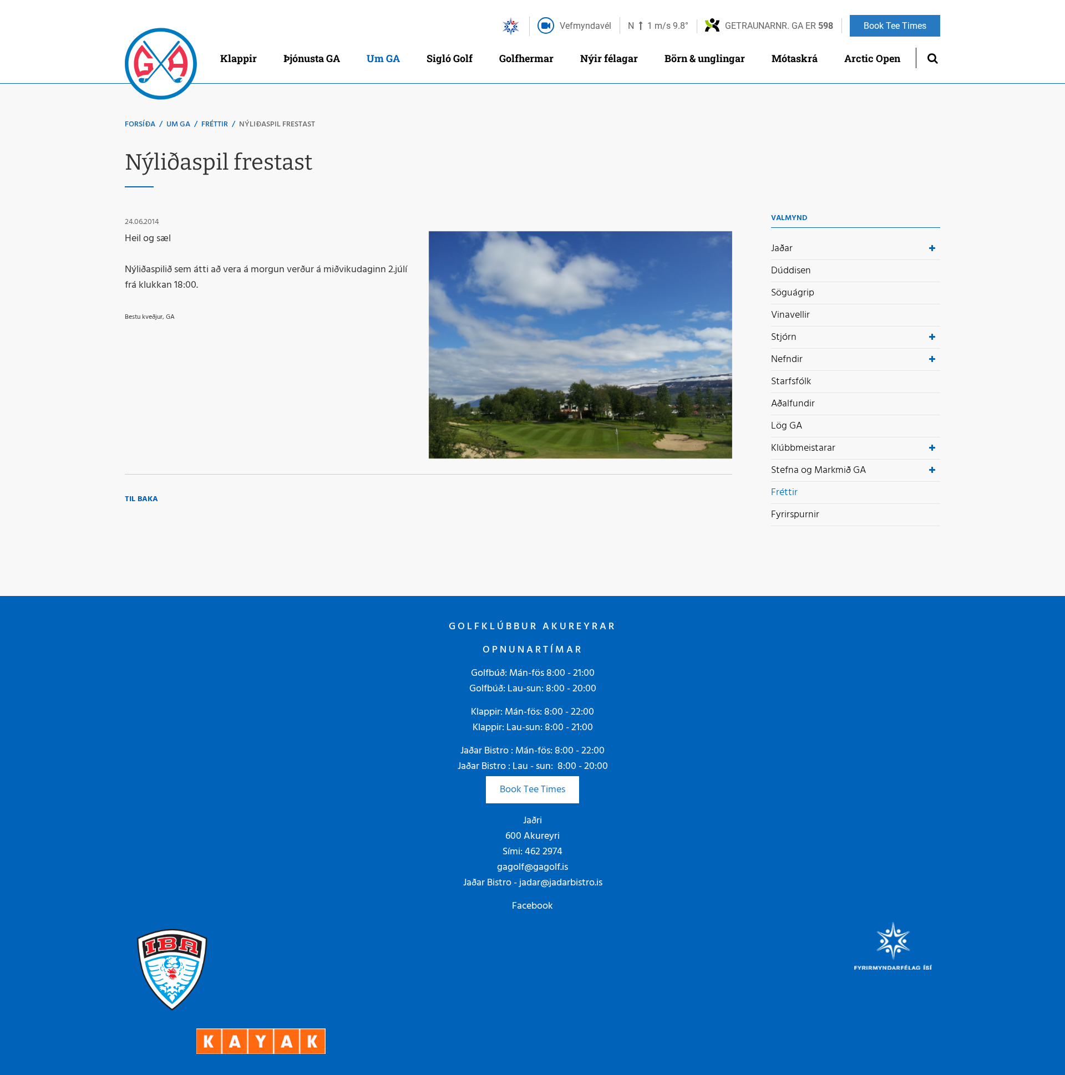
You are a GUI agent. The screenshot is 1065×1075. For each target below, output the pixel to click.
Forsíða (140, 124)
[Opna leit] (932, 58)
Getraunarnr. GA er (779, 26)
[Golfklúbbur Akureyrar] (161, 66)
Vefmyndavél (585, 26)
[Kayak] (261, 1041)
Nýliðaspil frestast (277, 124)
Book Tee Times (532, 790)
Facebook (532, 906)
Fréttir (214, 124)
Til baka (141, 499)
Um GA (178, 124)
